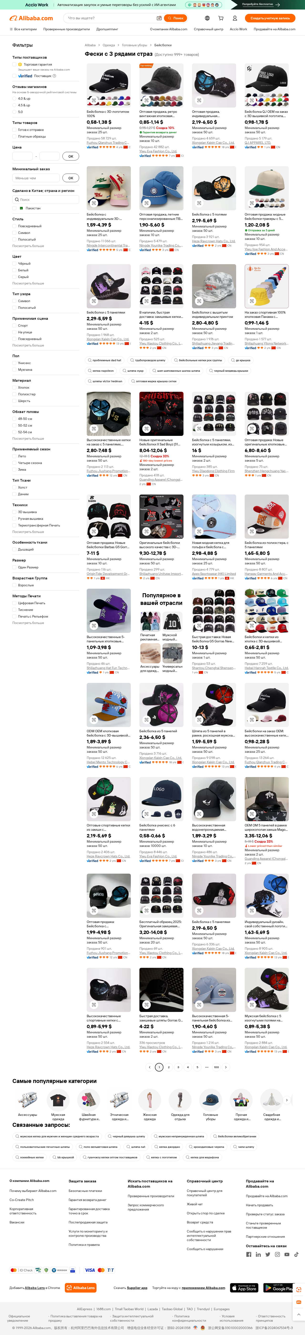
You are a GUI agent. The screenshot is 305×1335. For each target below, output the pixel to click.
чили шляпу (246, 1147)
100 (216, 1067)
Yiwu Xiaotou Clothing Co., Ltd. (161, 343)
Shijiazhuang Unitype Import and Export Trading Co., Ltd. (161, 574)
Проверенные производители (151, 1196)
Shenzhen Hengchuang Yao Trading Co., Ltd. (267, 471)
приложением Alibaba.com (203, 1288)
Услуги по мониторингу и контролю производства (88, 1233)
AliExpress (84, 1309)
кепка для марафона (205, 1157)
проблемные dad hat (107, 360)
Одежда (109, 45)
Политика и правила (84, 1245)
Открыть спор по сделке (206, 1213)
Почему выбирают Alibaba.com (33, 1191)
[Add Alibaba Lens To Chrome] (81, 1288)
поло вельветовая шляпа (100, 1147)
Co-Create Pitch (22, 1200)
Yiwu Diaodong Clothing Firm (213, 471)
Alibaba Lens (35, 1288)
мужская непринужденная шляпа (181, 1136)
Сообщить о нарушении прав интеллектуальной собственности (209, 1235)
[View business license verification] (195, 1327)
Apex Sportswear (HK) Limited (214, 574)
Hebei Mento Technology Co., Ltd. (109, 762)
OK (70, 156)
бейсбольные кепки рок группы (200, 360)
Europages (222, 1309)
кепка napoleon (103, 370)
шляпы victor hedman (107, 381)
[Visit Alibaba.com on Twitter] (268, 1254)
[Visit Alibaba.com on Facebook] (249, 1254)
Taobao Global (172, 1309)
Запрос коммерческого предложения (146, 1207)
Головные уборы (134, 45)
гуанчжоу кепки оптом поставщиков (112, 1157)
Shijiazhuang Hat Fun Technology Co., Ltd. (109, 668)
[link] (299, 1289)
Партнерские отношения (265, 1236)
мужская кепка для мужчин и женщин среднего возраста (59, 1136)
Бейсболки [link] (163, 45)
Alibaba (90, 45)
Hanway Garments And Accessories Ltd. (267, 574)
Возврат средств (200, 1222)
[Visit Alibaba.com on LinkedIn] (258, 1254)
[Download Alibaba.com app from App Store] (244, 1288)
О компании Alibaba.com (29, 1181)
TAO (190, 1309)
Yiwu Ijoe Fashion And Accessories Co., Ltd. (267, 249)
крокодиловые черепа (209, 1147)
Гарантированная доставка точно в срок (89, 1211)
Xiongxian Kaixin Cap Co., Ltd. (213, 142)
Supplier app (137, 1288)
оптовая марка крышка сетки (156, 381)
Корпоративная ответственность (23, 1211)
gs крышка (243, 360)
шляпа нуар (135, 370)
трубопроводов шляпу (150, 360)
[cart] (221, 19)
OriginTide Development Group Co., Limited (109, 574)
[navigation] (45, 556)
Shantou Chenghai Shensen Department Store (214, 668)
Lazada (152, 1309)
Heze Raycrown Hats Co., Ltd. (213, 241)
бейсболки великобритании (237, 1136)
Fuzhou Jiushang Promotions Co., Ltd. (109, 471)
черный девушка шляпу (129, 1136)
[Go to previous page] (149, 1067)
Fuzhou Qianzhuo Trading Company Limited (109, 142)
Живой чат (195, 1204)
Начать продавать (259, 1205)
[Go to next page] (226, 1067)
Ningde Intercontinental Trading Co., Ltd (109, 245)
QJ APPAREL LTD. (258, 142)
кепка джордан (169, 1147)
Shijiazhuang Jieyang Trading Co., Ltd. (214, 343)
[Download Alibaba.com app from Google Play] (279, 1288)
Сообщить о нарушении (205, 1249)
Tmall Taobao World (129, 1309)
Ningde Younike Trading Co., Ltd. (161, 245)
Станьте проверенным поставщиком (263, 1225)
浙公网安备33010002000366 (230, 1328)
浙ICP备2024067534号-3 (274, 1328)
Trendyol (203, 1309)
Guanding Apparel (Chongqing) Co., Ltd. (161, 479)
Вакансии (17, 1222)
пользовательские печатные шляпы (45, 1147)
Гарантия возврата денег (88, 1200)
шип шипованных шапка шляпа (178, 370)
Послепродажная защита (88, 1222)
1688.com (103, 1309)
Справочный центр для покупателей (204, 1193)
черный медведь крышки (231, 370)
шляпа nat (138, 1147)
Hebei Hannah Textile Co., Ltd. (267, 668)
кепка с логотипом (164, 1157)
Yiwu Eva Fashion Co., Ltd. (158, 151)
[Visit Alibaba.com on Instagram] (277, 1254)
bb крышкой (65, 1157)
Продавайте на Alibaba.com (267, 1196)
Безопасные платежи (85, 1191)
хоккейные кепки (32, 1157)
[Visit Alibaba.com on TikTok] (296, 1254)
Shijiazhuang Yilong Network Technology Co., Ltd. (267, 343)
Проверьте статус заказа (265, 1214)
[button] (159, 18)
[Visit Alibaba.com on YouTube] (287, 1254)
